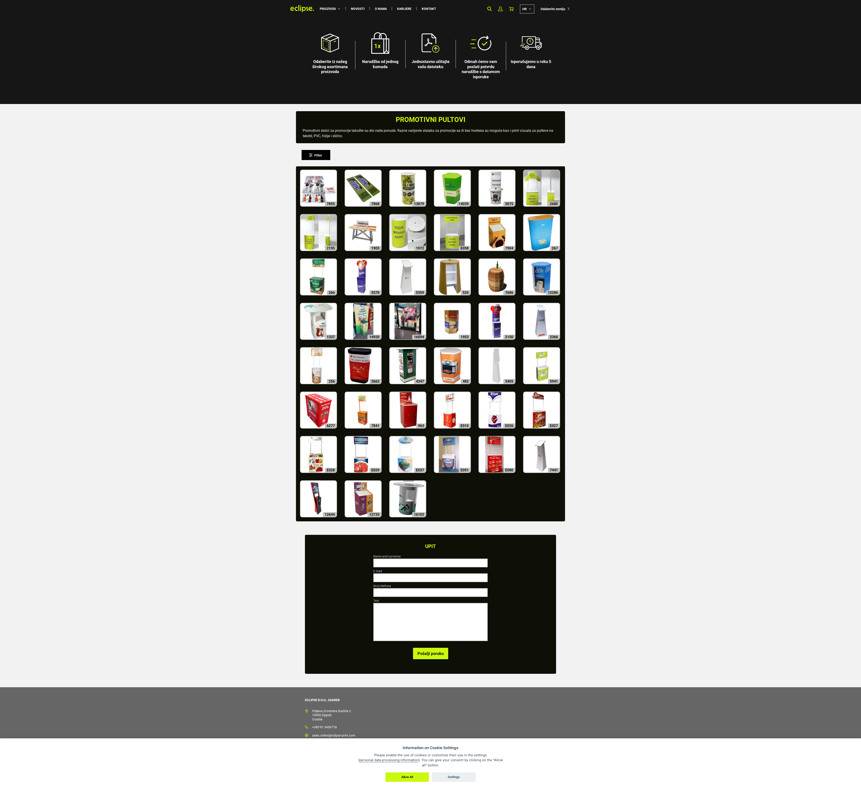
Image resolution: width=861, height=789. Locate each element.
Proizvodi (328, 9)
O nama (381, 9)
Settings (454, 777)
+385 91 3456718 (324, 727)
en (527, 9)
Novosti (358, 9)
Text (376, 600)
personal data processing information (389, 760)
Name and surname (387, 556)
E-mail (377, 571)
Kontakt (429, 9)
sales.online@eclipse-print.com (333, 735)
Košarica (511, 9)
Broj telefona (382, 585)
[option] (430, 52)
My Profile (500, 9)
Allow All (407, 777)
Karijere (404, 9)
